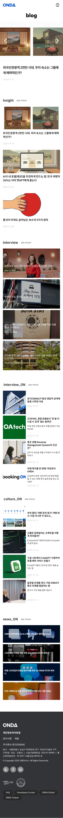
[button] (6, 40)
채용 (17, 738)
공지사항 (7, 738)
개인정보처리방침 (12, 732)
